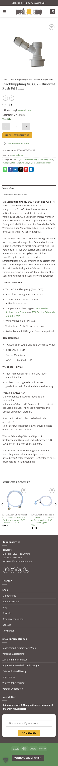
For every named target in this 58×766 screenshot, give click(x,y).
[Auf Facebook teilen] (10, 169)
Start (4, 79)
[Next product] (5, 98)
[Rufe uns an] (26, 570)
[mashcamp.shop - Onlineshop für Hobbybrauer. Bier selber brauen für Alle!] (29, 11)
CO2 (17, 159)
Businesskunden (11, 601)
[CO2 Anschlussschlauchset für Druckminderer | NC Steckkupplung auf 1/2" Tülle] (43, 499)
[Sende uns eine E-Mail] (19, 570)
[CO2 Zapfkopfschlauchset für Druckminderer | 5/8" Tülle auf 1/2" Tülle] (14, 499)
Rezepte (6, 613)
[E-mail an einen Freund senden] (20, 169)
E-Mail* (9, 717)
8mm (50, 159)
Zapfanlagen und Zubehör (28, 79)
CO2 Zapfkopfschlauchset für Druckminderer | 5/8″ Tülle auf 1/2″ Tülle (13, 520)
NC (21, 159)
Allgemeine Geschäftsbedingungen (21, 665)
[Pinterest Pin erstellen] (26, 169)
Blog (4, 607)
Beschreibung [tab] (8, 188)
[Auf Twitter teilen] (15, 169)
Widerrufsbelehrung (13, 682)
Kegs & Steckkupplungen (40, 163)
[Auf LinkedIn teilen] (31, 169)
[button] (4, 11)
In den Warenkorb (17, 135)
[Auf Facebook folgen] (6, 570)
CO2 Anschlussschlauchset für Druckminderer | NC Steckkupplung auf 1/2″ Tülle (43, 521)
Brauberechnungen (13, 619)
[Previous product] (11, 98)
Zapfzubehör (48, 79)
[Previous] (3, 511)
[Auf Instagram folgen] (13, 570)
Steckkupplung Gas (19, 163)
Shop (12, 79)
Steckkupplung (30, 159)
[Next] (55, 511)
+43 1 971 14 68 (15, 557)
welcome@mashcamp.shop (17, 561)
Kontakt (6, 624)
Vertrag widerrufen (12, 688)
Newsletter (8, 630)
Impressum (8, 677)
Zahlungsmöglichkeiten (15, 659)
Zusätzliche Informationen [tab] (14, 194)
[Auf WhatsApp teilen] (5, 169)
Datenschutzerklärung (14, 671)
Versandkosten (25, 110)
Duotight (6, 163)
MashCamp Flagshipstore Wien (19, 647)
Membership (9, 595)
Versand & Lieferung (13, 653)
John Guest (43, 159)
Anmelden (29, 732)
